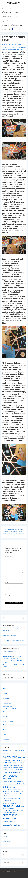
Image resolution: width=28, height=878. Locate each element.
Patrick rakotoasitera (7, 651)
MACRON (14, 803)
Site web (7, 588)
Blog (15, 17)
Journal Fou (17, 12)
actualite (21, 750)
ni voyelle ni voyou (6, 637)
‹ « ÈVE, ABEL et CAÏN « (5, 531)
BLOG (12, 760)
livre (14, 798)
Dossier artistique (16, 25)
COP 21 (18, 765)
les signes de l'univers (7, 706)
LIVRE (4, 711)
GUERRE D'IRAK (19, 779)
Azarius (14, 651)
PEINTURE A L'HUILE (11, 806)
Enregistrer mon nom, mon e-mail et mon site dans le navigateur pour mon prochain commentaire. (14, 596)
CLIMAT (14, 765)
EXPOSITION (7, 779)
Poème (4, 726)
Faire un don (6, 30)
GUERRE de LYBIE (14, 781)
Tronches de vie (6, 12)
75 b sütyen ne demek (7, 656)
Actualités (5, 25)
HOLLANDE (21, 791)
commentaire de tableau (13, 44)
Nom (6, 576)
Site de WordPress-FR (7, 844)
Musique (4, 713)
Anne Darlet (10, 754)
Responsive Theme (19, 871)
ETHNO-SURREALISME (16, 47)
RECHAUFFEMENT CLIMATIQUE (13, 810)
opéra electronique (6, 724)
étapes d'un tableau (6, 47)
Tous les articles (6, 737)
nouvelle (4, 719)
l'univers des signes (7, 703)
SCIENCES (5, 734)
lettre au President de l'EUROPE (9, 708)
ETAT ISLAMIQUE (18, 769)
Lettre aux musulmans (11, 795)
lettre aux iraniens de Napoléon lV (9, 635)
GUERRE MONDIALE (13, 791)
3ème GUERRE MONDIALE (10, 750)
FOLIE (13, 779)
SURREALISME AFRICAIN (17, 49)
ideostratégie (5, 701)
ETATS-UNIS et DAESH (7, 772)
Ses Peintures (6, 17)
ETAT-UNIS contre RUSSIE (8, 769)
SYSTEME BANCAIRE (17, 822)
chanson (4, 688)
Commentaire (8, 556)
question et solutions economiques (10, 731)
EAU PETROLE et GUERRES (15, 767)
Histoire (4, 696)
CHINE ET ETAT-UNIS (7, 765)
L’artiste (12, 8)
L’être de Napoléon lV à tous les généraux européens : (13, 640)
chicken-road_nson (6, 664)
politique (4, 729)
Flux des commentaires (7, 841)
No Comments (13, 46)
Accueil (4, 8)
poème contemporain (8, 808)
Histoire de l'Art (6, 698)
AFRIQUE (5, 754)
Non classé (5, 716)
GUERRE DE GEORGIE (7, 781)
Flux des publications (7, 838)
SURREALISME (8, 49)
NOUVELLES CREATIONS (8, 721)
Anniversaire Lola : (6, 632)
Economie (5, 693)
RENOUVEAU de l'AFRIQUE (7, 812)
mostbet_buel (5, 660)
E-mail (6, 582)
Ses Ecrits (15, 21)
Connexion (5, 836)
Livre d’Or (5, 21)
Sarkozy (14, 812)
